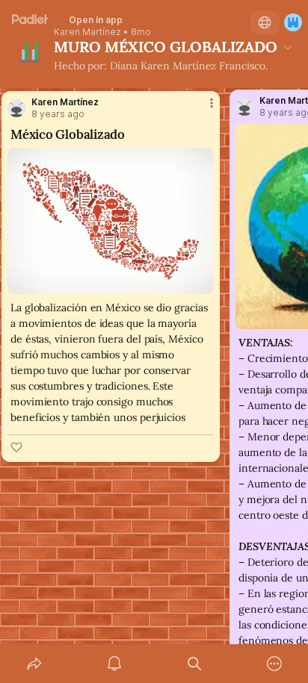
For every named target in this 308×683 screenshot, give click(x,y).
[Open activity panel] (114, 664)
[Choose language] (265, 22)
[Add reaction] (16, 447)
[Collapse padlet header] (287, 47)
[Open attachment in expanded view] (110, 221)
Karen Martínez (87, 32)
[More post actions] (202, 109)
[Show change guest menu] (293, 22)
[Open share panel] (34, 664)
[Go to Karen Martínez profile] (16, 108)
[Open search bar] (194, 663)
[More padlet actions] (274, 664)
